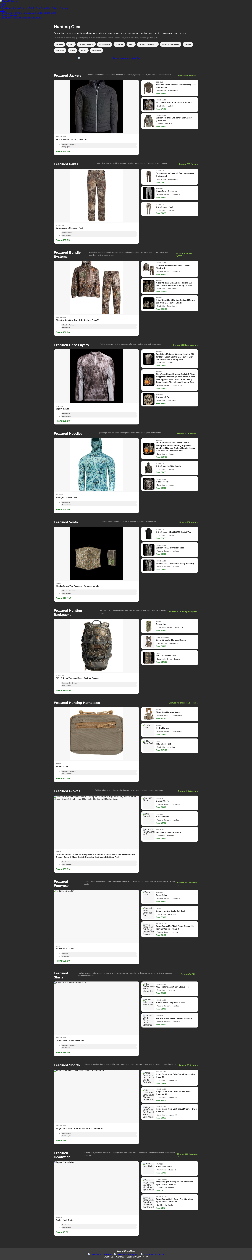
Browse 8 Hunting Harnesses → (183, 703)
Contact (120, 1257)
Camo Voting (6, 18)
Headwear (96, 50)
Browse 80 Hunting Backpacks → (183, 612)
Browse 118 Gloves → (188, 791)
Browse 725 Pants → (188, 164)
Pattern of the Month (61, 8)
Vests (131, 44)
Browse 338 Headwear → (187, 1155)
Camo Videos (35, 18)
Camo (3, 6)
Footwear (60, 50)
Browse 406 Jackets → (187, 75)
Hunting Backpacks (148, 44)
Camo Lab (5, 8)
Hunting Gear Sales (22, 13)
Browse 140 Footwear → (187, 883)
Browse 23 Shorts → (188, 1065)
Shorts (83, 50)
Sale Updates (38, 13)
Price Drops (50, 13)
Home (3, 3)
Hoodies (119, 44)
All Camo (14, 8)
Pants (71, 44)
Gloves (188, 44)
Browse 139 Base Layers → (185, 345)
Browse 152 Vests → (188, 522)
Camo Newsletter (21, 18)
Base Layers (104, 44)
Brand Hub (46, 8)
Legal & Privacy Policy (137, 1257)
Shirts (72, 50)
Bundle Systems (86, 44)
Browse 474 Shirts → (189, 975)
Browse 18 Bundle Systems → (184, 254)
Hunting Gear (6, 13)
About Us (108, 1257)
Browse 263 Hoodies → (187, 433)
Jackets (59, 44)
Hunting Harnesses (170, 44)
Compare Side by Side (29, 8)
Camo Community (8, 15)
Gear (2, 10)
